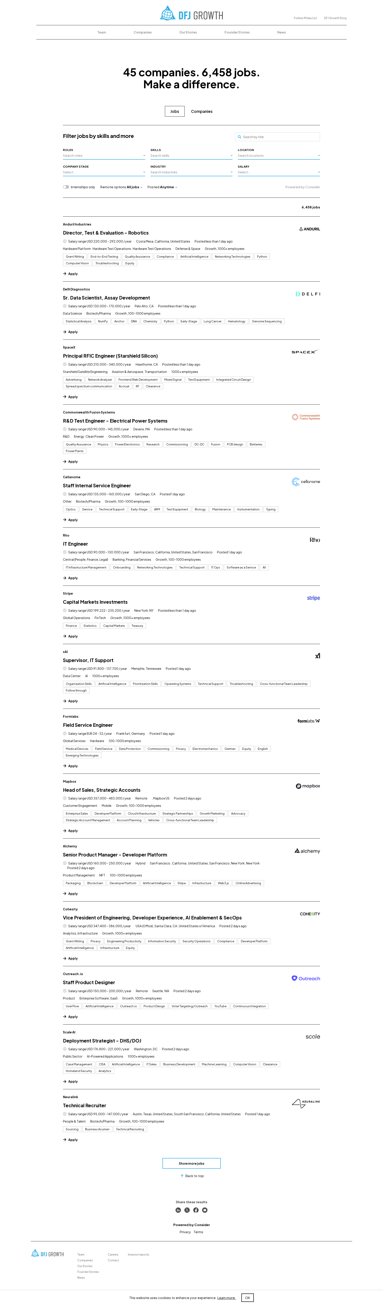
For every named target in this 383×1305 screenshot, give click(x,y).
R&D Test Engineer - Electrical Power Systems (115, 421)
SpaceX (69, 347)
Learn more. (226, 1297)
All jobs (133, 187)
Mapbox (69, 781)
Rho (66, 535)
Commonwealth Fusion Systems (89, 412)
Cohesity (70, 909)
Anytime (167, 187)
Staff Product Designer (89, 982)
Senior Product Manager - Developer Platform (115, 855)
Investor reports (138, 1254)
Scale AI (69, 1032)
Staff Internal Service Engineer (97, 485)
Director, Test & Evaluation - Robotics (106, 233)
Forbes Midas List (305, 18)
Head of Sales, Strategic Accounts (102, 790)
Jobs (174, 111)
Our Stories (188, 32)
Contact (113, 1260)
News (281, 32)
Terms (198, 1232)
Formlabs (70, 716)
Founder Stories (237, 32)
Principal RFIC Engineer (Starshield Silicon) (110, 356)
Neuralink (70, 1097)
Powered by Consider (302, 187)
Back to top (195, 1176)
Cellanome (71, 477)
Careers (113, 1254)
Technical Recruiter (84, 1105)
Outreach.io (73, 974)
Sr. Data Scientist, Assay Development (106, 298)
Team (101, 32)
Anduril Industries (77, 224)
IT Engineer (75, 544)
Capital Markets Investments (95, 602)
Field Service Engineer (88, 725)
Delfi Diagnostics (76, 289)
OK (247, 1297)
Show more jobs (191, 1163)
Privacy (185, 1232)
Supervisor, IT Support (88, 660)
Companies (143, 32)
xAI (65, 652)
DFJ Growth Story (335, 18)
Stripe (68, 593)
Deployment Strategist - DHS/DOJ (102, 1041)
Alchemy (70, 846)
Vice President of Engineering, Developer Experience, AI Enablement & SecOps (152, 918)
